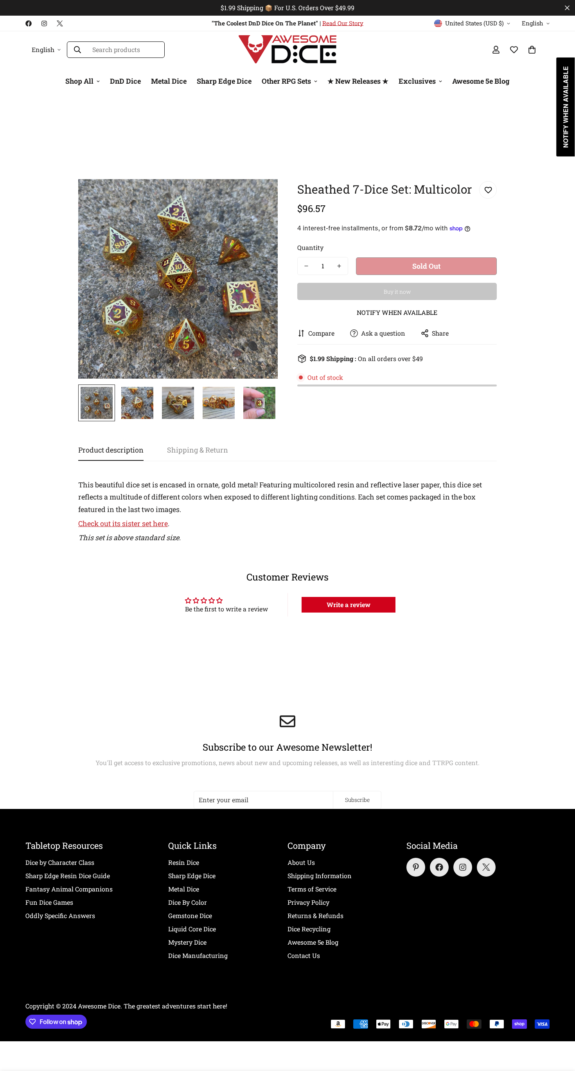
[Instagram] (44, 23)
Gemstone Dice (190, 915)
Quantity (310, 247)
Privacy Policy (308, 902)
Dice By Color (187, 902)
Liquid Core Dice (192, 929)
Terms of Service (312, 889)
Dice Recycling (309, 929)
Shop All (79, 81)
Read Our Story (342, 23)
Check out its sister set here (123, 523)
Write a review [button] (348, 604)
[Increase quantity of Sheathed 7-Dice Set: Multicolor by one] (339, 266)
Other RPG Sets (286, 81)
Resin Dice (183, 862)
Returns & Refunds (315, 915)
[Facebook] (28, 23)
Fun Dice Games (49, 902)
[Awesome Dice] (287, 49)
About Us (301, 862)
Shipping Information (320, 876)
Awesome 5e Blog (481, 81)
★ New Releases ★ (357, 81)
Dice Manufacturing (198, 955)
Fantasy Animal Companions (69, 889)
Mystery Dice (187, 942)
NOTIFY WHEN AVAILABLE (397, 312)
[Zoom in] (261, 196)
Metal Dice (169, 81)
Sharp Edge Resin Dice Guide (67, 876)
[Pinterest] (415, 867)
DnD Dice (125, 81)
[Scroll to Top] (560, 1028)
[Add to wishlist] (488, 190)
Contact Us (304, 955)
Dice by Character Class (59, 862)
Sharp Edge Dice (224, 81)
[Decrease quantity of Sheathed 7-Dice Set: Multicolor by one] (306, 266)
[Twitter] (60, 23)
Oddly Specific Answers (60, 915)
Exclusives (417, 81)
